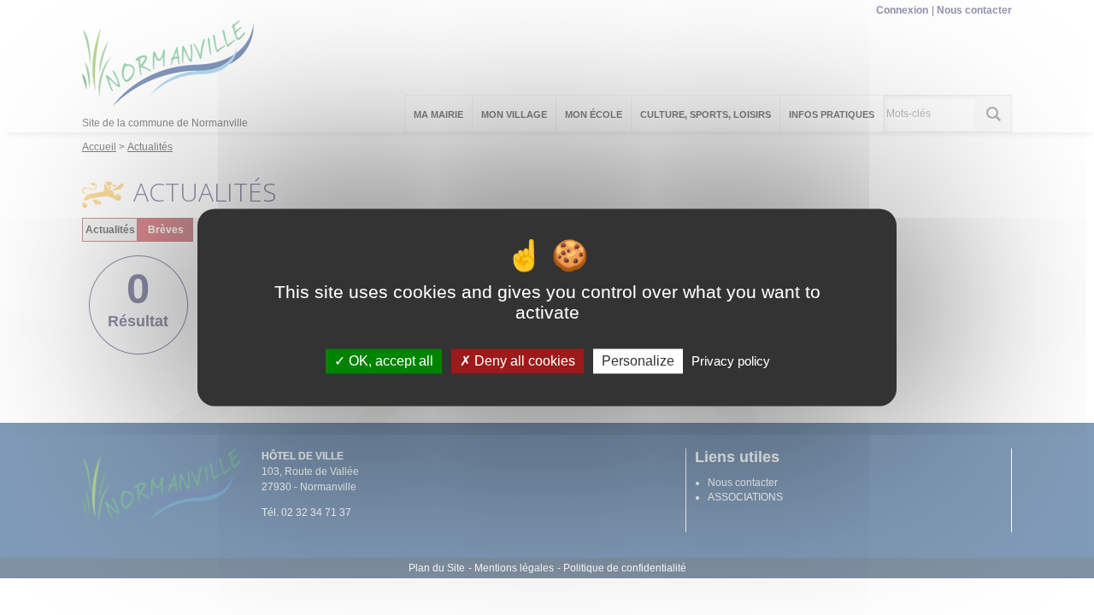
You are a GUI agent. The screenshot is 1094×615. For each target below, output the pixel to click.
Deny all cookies (523, 361)
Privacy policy (730, 361)
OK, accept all (389, 361)
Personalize (638, 361)
